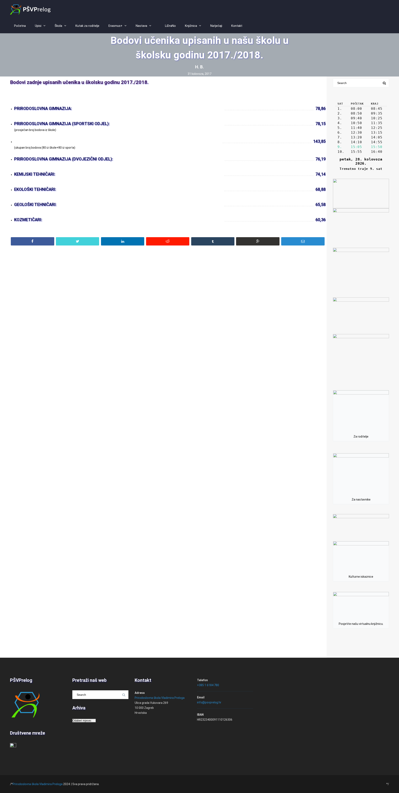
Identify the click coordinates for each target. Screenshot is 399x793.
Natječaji (216, 26)
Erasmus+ (115, 26)
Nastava (141, 26)
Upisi (38, 26)
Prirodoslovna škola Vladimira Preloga (160, 697)
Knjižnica (191, 26)
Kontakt (236, 26)
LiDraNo (170, 26)
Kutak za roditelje (87, 26)
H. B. (199, 66)
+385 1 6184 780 (208, 685)
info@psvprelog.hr (209, 702)
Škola (58, 26)
